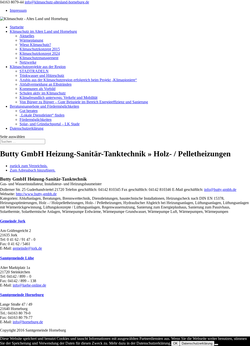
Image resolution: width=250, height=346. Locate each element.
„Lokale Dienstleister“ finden (42, 115)
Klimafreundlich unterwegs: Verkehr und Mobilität (58, 97)
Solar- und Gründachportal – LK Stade (50, 124)
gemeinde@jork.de (27, 248)
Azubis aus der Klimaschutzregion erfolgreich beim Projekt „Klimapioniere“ (78, 80)
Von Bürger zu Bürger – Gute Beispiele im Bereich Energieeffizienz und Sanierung (84, 102)
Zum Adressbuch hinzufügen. (32, 170)
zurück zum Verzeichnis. (29, 166)
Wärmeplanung (31, 40)
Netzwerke (28, 62)
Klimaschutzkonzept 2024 (40, 53)
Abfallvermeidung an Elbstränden (46, 84)
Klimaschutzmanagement (39, 58)
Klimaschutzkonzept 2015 (40, 49)
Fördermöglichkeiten (36, 119)
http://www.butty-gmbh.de (36, 194)
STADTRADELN (34, 71)
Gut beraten (29, 111)
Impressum (18, 10)
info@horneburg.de (28, 322)
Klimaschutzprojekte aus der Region (38, 67)
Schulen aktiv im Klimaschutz (43, 93)
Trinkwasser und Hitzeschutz (42, 75)
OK (175, 343)
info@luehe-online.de (29, 285)
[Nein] (216, 344)
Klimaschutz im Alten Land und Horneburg (43, 31)
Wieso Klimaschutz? (35, 45)
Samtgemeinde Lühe (17, 258)
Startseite (17, 27)
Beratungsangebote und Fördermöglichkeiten (44, 106)
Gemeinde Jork (12, 221)
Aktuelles (27, 36)
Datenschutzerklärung (26, 128)
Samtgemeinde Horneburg (22, 295)
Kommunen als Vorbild (37, 89)
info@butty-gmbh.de (220, 189)
